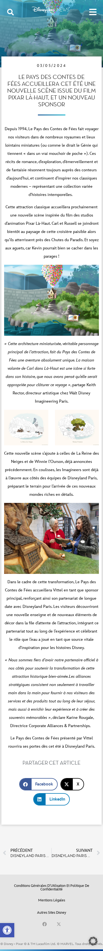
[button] (7, 930)
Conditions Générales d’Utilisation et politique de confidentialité (51, 888)
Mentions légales (51, 900)
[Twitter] (58, 924)
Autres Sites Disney (51, 912)
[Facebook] (44, 924)
